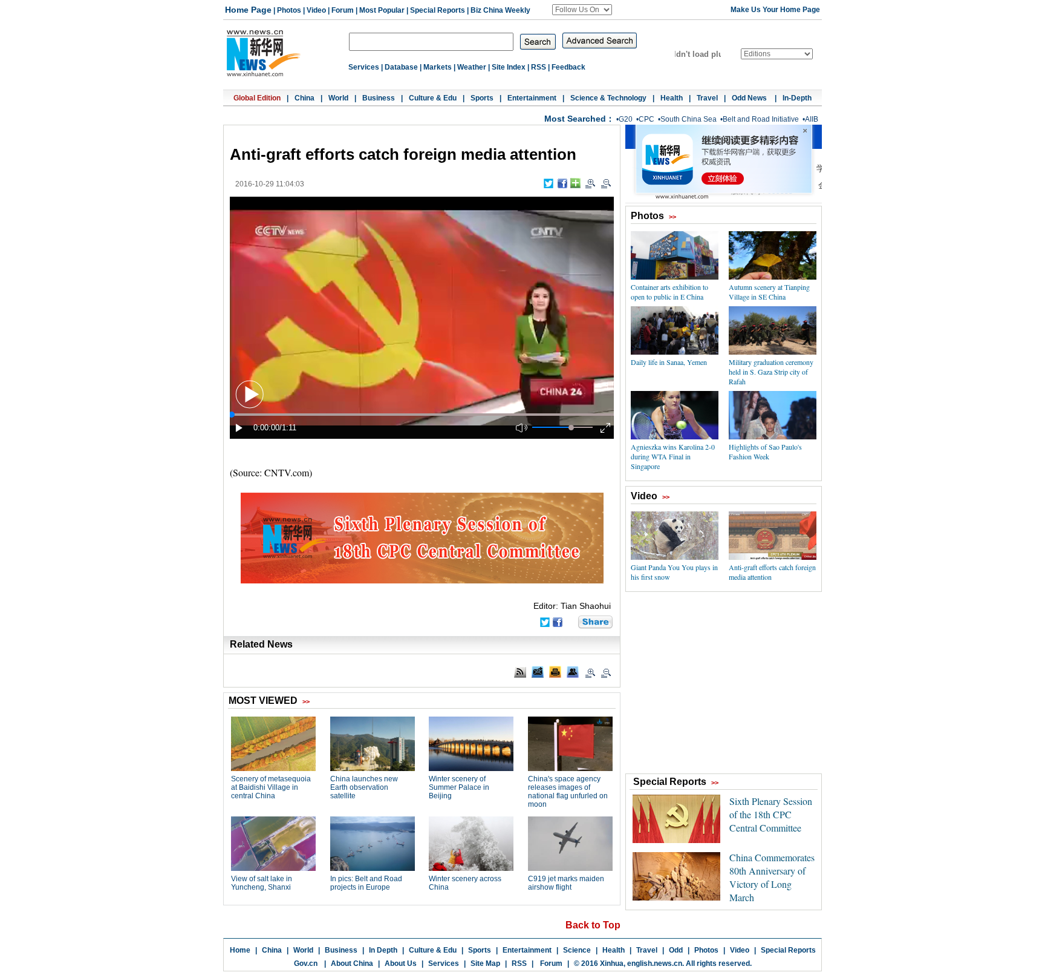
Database (401, 67)
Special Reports (437, 10)
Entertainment (531, 98)
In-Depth (797, 98)
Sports (481, 98)
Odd (676, 950)
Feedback (568, 67)
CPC (646, 119)
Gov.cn (305, 963)
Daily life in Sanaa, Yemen (669, 362)
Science (577, 950)
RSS (538, 67)
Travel (707, 98)
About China (352, 963)
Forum (342, 10)
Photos (289, 10)
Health (671, 98)
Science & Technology (608, 98)
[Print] (555, 672)
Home (240, 950)
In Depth (383, 950)
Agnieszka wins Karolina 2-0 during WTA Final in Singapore (673, 456)
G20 (626, 119)
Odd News (750, 98)
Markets (437, 67)
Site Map (485, 963)
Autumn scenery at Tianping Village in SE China (769, 291)
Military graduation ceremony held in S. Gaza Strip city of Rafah (771, 371)
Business (378, 98)
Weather (471, 67)
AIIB (811, 119)
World (338, 98)
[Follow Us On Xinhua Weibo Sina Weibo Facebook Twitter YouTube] (582, 9)
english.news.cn (654, 963)
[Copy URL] (573, 672)
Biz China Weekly (500, 10)
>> (672, 216)
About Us (401, 963)
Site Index (509, 67)
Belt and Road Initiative (761, 119)
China (304, 98)
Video (316, 10)
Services (363, 67)
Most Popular (382, 10)
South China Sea (688, 119)
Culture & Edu (433, 98)
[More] (575, 183)
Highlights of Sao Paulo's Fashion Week (765, 451)
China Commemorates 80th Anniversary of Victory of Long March (772, 877)
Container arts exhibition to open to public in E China (669, 291)
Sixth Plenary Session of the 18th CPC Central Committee (770, 814)
